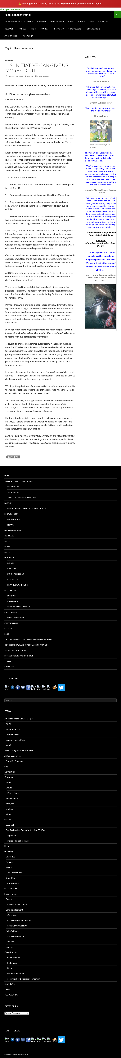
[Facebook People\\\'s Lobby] (17, 687)
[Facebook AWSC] (12, 687)
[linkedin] (33, 687)
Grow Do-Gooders (14, 761)
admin (30, 76)
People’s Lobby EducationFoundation (23, 978)
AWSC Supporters (75, 22)
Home (33, 29)
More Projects (74, 29)
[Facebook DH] (28, 687)
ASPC (8, 724)
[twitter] (49, 687)
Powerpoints (12, 798)
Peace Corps (13, 793)
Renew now (67, 3)
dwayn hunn (13, 457)
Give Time (11, 568)
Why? (8, 745)
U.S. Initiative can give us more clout (36, 67)
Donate (10, 563)
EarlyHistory (13, 963)
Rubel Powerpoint (16, 618)
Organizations (93, 29)
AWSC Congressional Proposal (50, 22)
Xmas (8, 989)
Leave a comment (45, 76)
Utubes (9, 809)
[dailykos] (55, 687)
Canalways (12, 601)
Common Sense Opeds (16, 904)
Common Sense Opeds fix (18, 607)
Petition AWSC (13, 734)
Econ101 (8, 628)
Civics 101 (10, 856)
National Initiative (13, 530)
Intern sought (12, 883)
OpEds (7, 541)
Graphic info (11, 835)
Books (9, 899)
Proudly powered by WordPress (17, 1054)
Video (7, 547)
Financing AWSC (13, 729)
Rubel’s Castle (10, 612)
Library (9, 60)
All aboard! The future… (16, 650)
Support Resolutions (15, 740)
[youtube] (39, 687)
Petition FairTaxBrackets (17, 840)
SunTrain (11, 596)
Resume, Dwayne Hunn (17, 585)
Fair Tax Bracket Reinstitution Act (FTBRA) (26, 508)
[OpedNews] (7, 687)
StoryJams (9, 667)
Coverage (8, 29)
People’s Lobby (11, 514)
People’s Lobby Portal (17, 14)
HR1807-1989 (59, 29)
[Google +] (44, 687)
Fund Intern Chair (15, 574)
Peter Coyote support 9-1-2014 (18, 656)
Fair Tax (22, 29)
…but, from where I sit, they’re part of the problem (28, 639)
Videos (7, 661)
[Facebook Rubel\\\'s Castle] (23, 687)
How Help (44, 29)
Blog (91, 22)
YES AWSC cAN (28, 36)
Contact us (103, 22)
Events (9, 867)
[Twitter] (61, 687)
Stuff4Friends (10, 36)
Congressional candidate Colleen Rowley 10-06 (26, 645)
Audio (7, 552)
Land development (14, 909)
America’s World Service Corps (17, 22)
